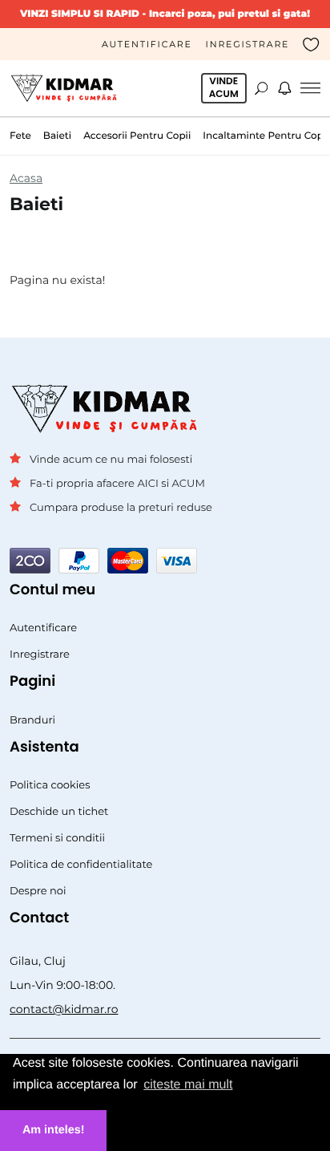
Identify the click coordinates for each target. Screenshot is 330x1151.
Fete (20, 136)
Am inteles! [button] (53, 1130)
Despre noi (38, 891)
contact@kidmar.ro (64, 1009)
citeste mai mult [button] (187, 1085)
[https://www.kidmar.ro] (67, 88)
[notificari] (284, 88)
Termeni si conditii (57, 838)
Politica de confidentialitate (81, 864)
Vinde (224, 88)
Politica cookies (50, 785)
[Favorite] (311, 44)
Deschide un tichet (59, 811)
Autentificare (147, 44)
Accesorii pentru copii (137, 136)
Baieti (57, 136)
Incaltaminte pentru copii (265, 136)
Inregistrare (248, 44)
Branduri (32, 720)
